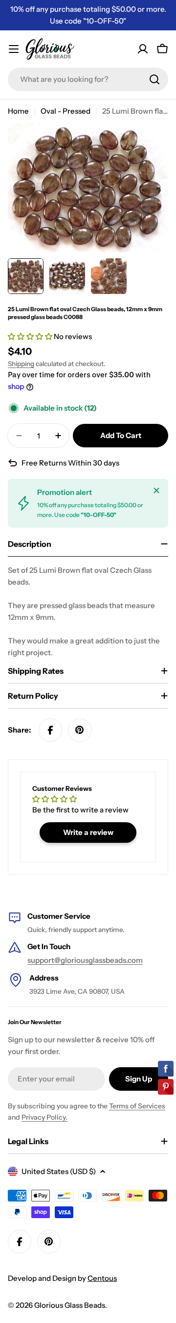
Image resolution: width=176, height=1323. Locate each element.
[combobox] (88, 79)
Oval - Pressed (65, 111)
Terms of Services (137, 1106)
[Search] (154, 79)
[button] (31, 336)
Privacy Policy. (44, 1117)
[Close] (156, 490)
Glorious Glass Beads (69, 1305)
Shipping (21, 364)
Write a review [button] (88, 832)
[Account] (143, 49)
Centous (102, 1278)
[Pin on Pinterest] (79, 730)
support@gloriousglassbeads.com (85, 960)
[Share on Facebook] (50, 730)
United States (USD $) (59, 1171)
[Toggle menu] (14, 49)
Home (18, 111)
